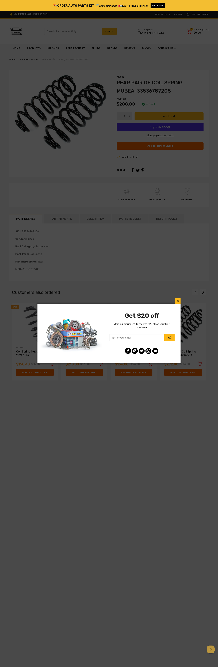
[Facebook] (128, 351)
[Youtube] (155, 351)
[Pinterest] (148, 351)
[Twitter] (142, 351)
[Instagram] (135, 351)
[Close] (178, 301)
